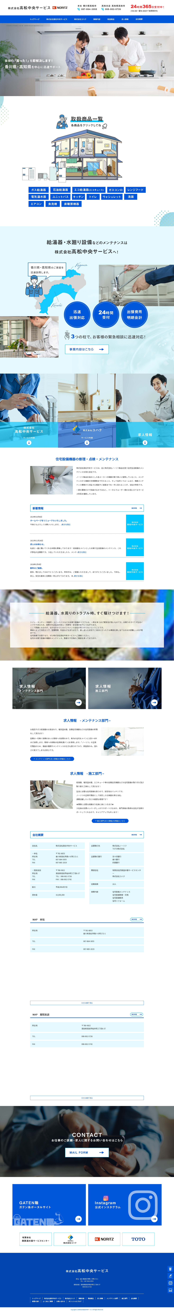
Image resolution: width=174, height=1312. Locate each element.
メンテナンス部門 (112, 1298)
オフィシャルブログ (75, 1301)
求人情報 (125, 19)
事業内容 (96, 19)
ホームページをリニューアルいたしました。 (49, 520)
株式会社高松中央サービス (57, 19)
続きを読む (66, 524)
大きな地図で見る (87, 1003)
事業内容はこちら (87, 349)
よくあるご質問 (48, 1301)
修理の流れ (35, 1301)
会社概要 (140, 19)
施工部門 (124, 1298)
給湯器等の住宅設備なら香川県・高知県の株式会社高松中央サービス (25, 26)
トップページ (35, 19)
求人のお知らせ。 (37, 544)
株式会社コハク (80, 19)
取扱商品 (111, 19)
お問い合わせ (60, 1301)
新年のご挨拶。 (36, 568)
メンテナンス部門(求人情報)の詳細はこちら (53, 759)
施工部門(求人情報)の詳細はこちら (111, 821)
